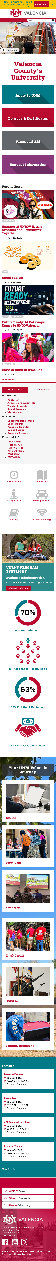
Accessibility (36, 1251)
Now (16, 1191)
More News (8, 379)
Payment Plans (15, 451)
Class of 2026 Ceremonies (22, 370)
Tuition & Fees (15, 448)
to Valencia (19, 1198)
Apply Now (13, 400)
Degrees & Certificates (28, 118)
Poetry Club (10, 1098)
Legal (48, 1251)
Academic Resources (18, 433)
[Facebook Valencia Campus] (6, 1244)
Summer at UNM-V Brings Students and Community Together (22, 230)
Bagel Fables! (12, 278)
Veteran (12, 1001)
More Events (8, 1169)
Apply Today (41, 4)
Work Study (13, 454)
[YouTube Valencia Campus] (16, 1244)
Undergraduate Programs (21, 421)
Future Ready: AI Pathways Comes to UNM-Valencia (23, 324)
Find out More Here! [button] (18, 588)
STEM (5, 316)
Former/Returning (20, 1046)
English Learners (16, 409)
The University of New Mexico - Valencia (28, 13)
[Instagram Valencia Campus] (25, 1244)
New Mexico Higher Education (16, 1254)
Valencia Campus (14, 1251)
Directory (19, 1205)
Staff (5, 272)
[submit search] (53, 20)
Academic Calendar (18, 427)
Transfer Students (17, 406)
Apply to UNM (28, 95)
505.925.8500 (8, 1235)
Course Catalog (15, 430)
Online (11, 818)
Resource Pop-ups (13, 1074)
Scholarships (14, 442)
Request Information (28, 165)
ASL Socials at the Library (18, 1122)
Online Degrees (16, 424)
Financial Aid (28, 142)
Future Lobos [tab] (15, 389)
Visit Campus (14, 412)
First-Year (13, 863)
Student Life (9, 364)
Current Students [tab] (41, 389)
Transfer (13, 908)
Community (8, 221)
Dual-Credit (15, 955)
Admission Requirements (21, 403)
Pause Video (11, 50)
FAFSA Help (14, 457)
